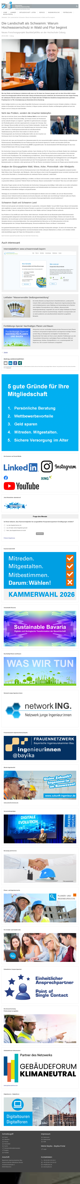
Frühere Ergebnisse (9, 538)
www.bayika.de (47, 1167)
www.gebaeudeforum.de (11, 1085)
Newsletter (7, 1144)
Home (5, 12)
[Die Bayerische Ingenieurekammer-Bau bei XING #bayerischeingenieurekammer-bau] (46, 478)
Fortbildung (67, 12)
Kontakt (6, 1152)
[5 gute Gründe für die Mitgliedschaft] (40, 412)
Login (44, 1149)
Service (42, 12)
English (6, 1150)
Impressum (46, 1137)
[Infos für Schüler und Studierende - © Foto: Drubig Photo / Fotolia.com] (40, 947)
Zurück (6, 352)
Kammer (13, 12)
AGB (44, 1141)
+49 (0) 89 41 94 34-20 (49, 1162)
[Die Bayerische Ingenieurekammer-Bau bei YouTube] (21, 486)
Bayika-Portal (8, 14)
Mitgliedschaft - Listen (27, 12)
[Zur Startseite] (17, 5)
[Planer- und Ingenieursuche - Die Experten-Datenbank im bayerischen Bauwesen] (40, 908)
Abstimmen (40, 533)
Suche (6, 1146)
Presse (6, 1141)
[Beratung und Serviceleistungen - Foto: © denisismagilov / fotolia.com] (40, 868)
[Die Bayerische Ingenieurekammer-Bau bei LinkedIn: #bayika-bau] (21, 466)
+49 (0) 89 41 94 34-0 (49, 1160)
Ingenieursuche (54, 12)
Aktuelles (6, 1139)
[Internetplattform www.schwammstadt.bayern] (40, 270)
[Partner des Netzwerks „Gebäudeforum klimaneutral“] (40, 1068)
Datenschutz (8, 367)
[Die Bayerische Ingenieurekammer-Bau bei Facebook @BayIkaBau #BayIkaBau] (6, 478)
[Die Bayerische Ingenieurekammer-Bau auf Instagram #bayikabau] (58, 466)
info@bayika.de (47, 1164)
